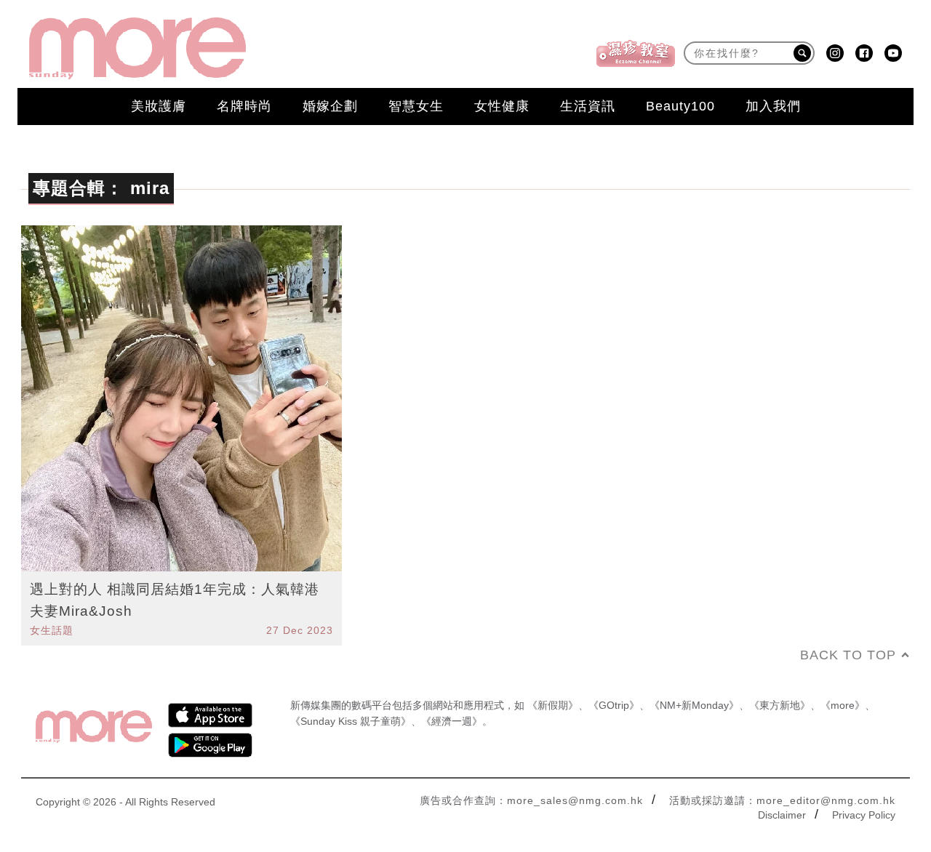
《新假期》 (552, 705)
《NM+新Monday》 (694, 705)
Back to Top (848, 655)
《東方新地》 (779, 705)
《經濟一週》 (451, 721)
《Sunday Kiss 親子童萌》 (350, 721)
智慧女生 (416, 106)
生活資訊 (587, 106)
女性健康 (502, 106)
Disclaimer (782, 815)
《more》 (842, 705)
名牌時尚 (244, 106)
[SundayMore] (137, 48)
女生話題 (51, 630)
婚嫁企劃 (330, 106)
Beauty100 (680, 106)
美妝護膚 (158, 106)
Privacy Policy (863, 815)
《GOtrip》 (613, 705)
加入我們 (773, 106)
